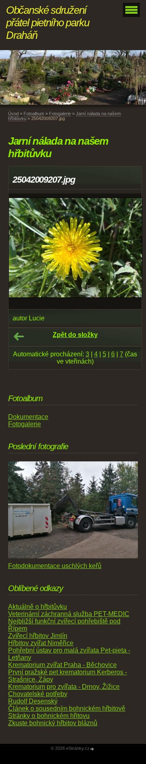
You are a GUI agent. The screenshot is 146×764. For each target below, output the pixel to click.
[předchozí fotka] (22, 251)
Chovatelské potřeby (37, 693)
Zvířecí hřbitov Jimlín (37, 635)
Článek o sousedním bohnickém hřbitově (66, 708)
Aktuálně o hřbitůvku (37, 606)
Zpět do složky (75, 334)
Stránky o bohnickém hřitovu (49, 715)
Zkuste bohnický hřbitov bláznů (52, 723)
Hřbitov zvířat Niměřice (40, 643)
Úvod (13, 113)
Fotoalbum (34, 113)
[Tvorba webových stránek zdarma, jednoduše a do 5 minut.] (92, 749)
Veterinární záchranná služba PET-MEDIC (68, 613)
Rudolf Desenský (33, 701)
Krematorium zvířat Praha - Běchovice (62, 664)
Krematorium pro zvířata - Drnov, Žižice (64, 686)
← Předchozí (19, 336)
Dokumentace (28, 416)
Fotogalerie (60, 113)
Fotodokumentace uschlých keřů (54, 565)
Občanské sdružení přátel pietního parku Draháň (47, 22)
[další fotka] (128, 251)
